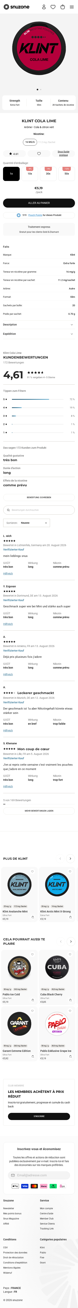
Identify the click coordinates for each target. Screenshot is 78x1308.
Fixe (42, 1257)
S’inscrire (39, 1116)
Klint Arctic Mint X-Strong (55, 911)
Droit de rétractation (13, 1257)
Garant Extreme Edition (17, 1050)
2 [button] (41, 90)
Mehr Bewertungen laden (39, 811)
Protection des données (15, 1252)
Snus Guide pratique (63, 153)
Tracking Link (47, 1228)
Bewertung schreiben (39, 497)
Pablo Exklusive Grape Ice (55, 1050)
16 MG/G (30, 142)
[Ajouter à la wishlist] (39, 153)
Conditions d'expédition (15, 1262)
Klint (42, 1247)
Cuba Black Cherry (51, 994)
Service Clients (47, 1223)
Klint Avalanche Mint (15, 911)
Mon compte (46, 1208)
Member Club (47, 1218)
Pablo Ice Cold (11, 994)
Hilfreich (8, 573)
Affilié (6, 1223)
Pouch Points (35, 215)
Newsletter (8, 1208)
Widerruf (7, 1273)
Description (10, 324)
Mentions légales (11, 1267)
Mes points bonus (12, 1213)
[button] (14, 153)
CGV (5, 1247)
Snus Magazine (11, 1218)
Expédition (9, 333)
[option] (39, 50)
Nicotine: (39, 133)
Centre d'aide (46, 1213)
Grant (43, 1262)
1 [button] (38, 90)
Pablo (43, 1252)
